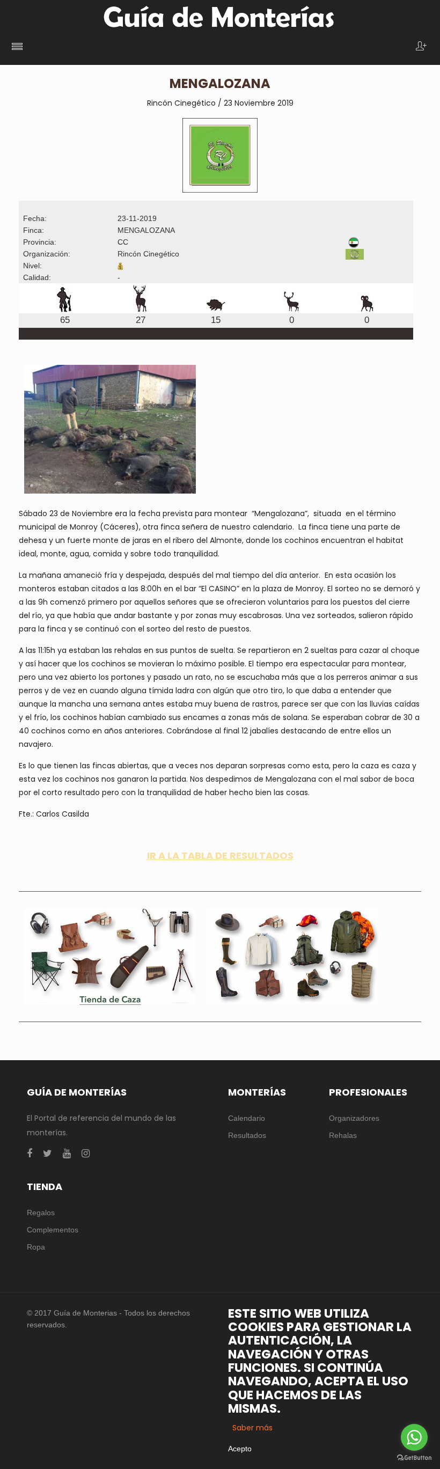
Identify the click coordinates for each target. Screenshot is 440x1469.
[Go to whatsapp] (414, 1437)
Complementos (52, 1229)
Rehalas (343, 1135)
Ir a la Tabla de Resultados (220, 855)
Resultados (247, 1135)
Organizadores (354, 1118)
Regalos (41, 1212)
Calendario (246, 1118)
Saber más (252, 1427)
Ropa (36, 1247)
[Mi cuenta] (421, 47)
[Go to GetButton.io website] (414, 1458)
